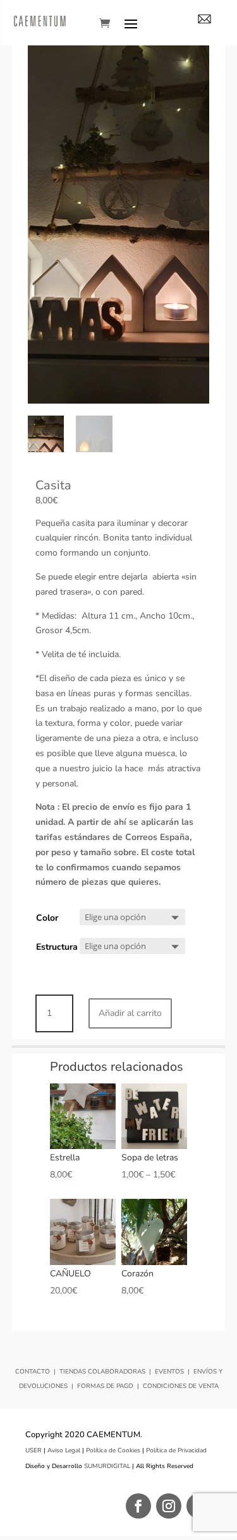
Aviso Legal (63, 1450)
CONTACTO (32, 1371)
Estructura (57, 947)
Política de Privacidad (176, 1450)
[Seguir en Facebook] (138, 1506)
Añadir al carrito (130, 1013)
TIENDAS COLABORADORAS (102, 1371)
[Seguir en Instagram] (168, 1506)
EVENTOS (169, 1371)
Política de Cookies (113, 1450)
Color (47, 918)
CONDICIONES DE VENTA (181, 1386)
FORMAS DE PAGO (105, 1386)
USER (33, 1450)
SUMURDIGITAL (107, 1466)
